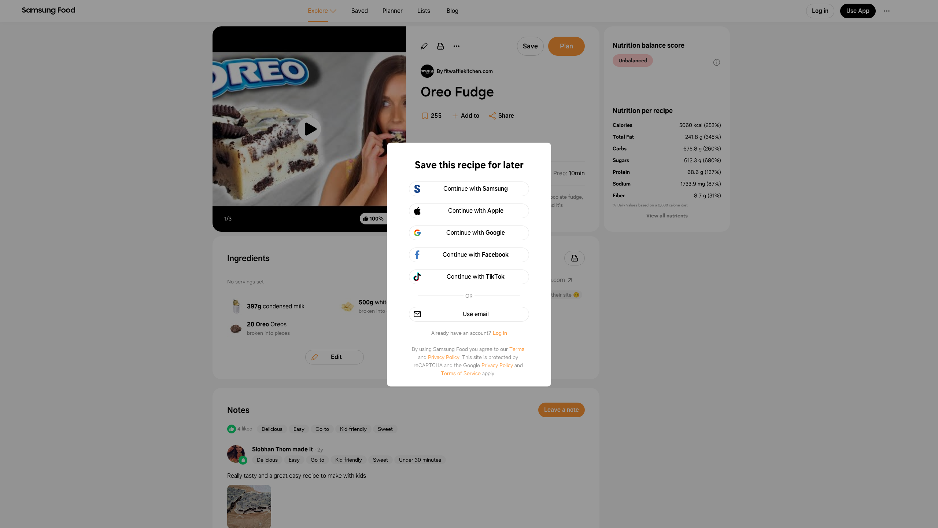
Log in (500, 333)
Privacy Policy (443, 357)
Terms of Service (461, 373)
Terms (516, 349)
